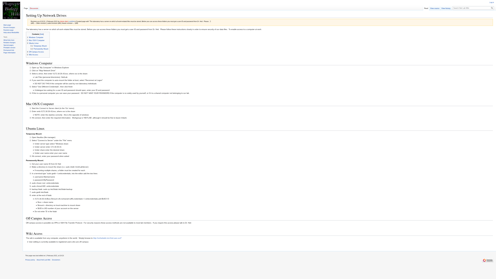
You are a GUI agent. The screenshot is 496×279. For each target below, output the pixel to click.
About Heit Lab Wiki (43, 260)
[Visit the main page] (11, 10)
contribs (72, 21)
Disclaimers (56, 260)
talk (66, 21)
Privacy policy (30, 260)
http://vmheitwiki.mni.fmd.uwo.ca (106, 238)
